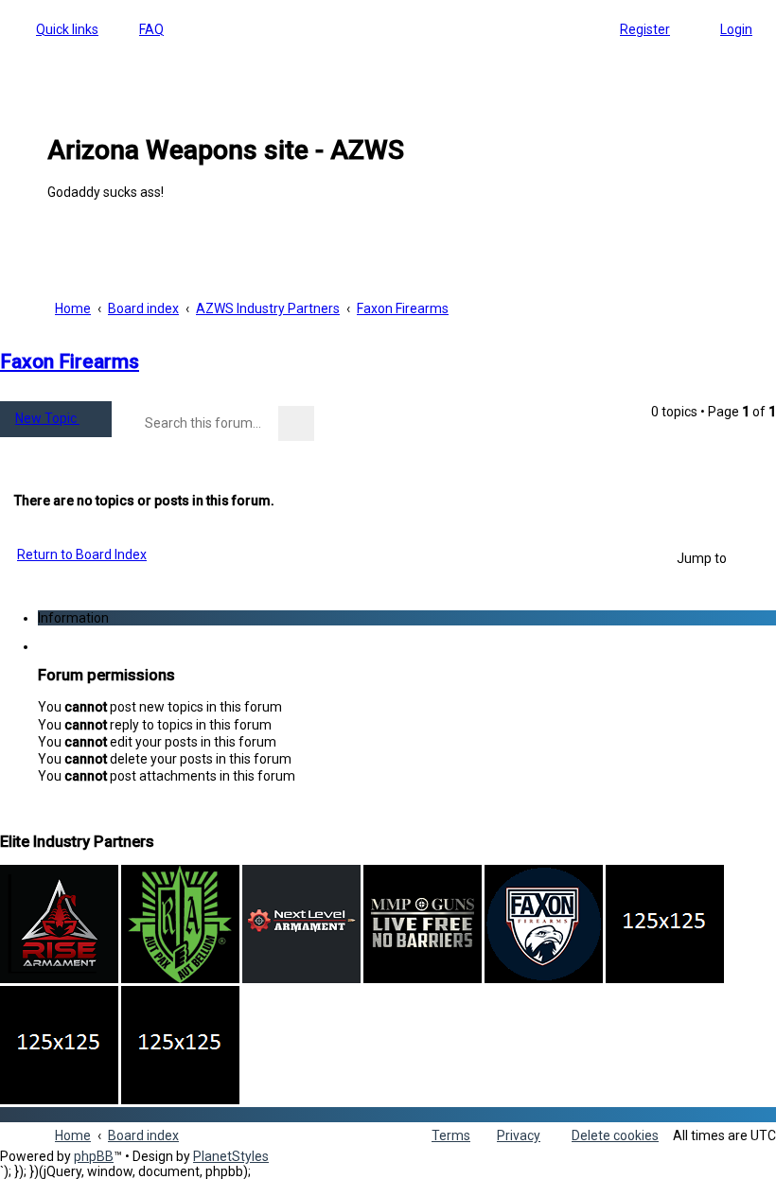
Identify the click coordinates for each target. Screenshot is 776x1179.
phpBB (94, 1156)
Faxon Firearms (69, 361)
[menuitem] (142, 29)
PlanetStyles (231, 1156)
